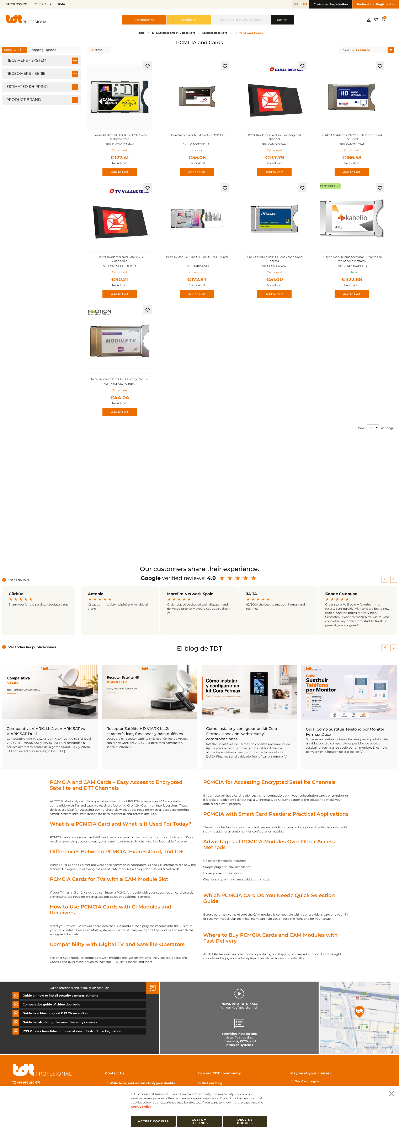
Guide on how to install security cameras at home (60, 995)
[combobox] (241, 20)
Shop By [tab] (10, 50)
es (296, 4)
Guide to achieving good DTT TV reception (55, 1013)
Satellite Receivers (215, 32)
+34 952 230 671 (28, 1082)
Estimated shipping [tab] (27, 86)
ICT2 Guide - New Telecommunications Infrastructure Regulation (72, 1031)
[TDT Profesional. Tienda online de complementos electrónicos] (27, 20)
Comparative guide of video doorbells (51, 1004)
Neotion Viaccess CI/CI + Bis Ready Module (119, 379)
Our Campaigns (307, 1081)
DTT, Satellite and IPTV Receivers (174, 32)
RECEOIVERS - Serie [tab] (26, 73)
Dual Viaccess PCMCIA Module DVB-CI (197, 135)
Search (282, 20)
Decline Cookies (245, 1121)
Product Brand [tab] (23, 99)
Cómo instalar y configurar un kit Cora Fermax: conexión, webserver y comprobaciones (241, 733)
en (305, 4)
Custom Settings (199, 1121)
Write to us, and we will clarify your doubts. (143, 1083)
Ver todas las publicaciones (32, 647)
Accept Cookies (153, 1121)
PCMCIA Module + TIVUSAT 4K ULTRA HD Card (197, 257)
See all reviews (18, 580)
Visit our (212, 1083)
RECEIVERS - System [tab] (26, 60)
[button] (147, 65)
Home (141, 32)
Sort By (348, 50)
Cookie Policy (141, 1106)
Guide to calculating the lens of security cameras (60, 1022)
